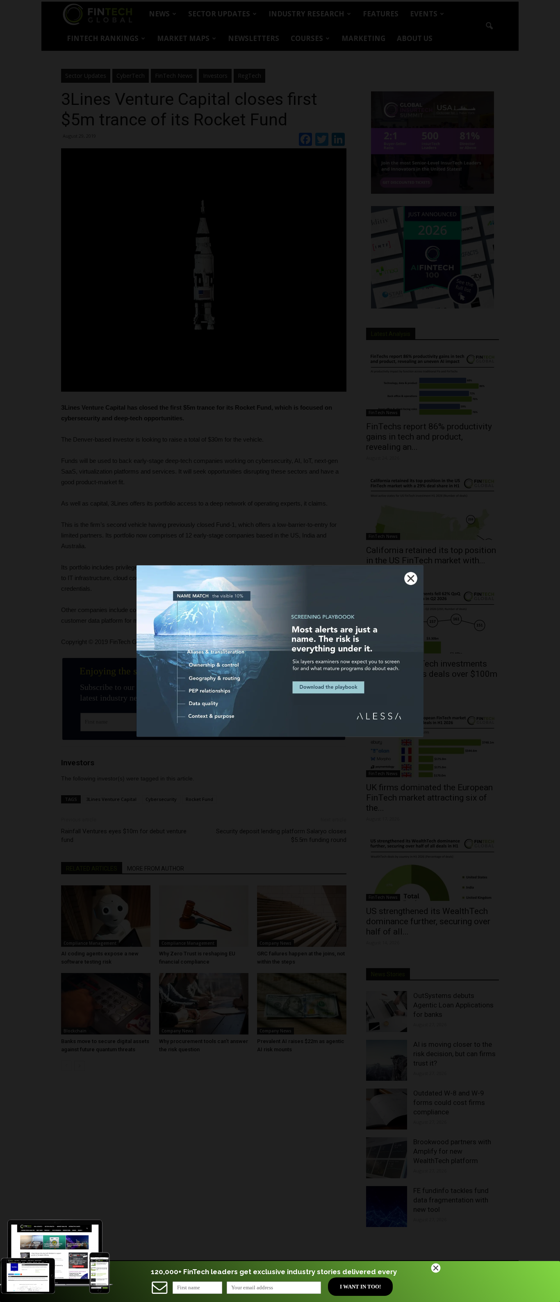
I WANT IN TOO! (360, 1287)
